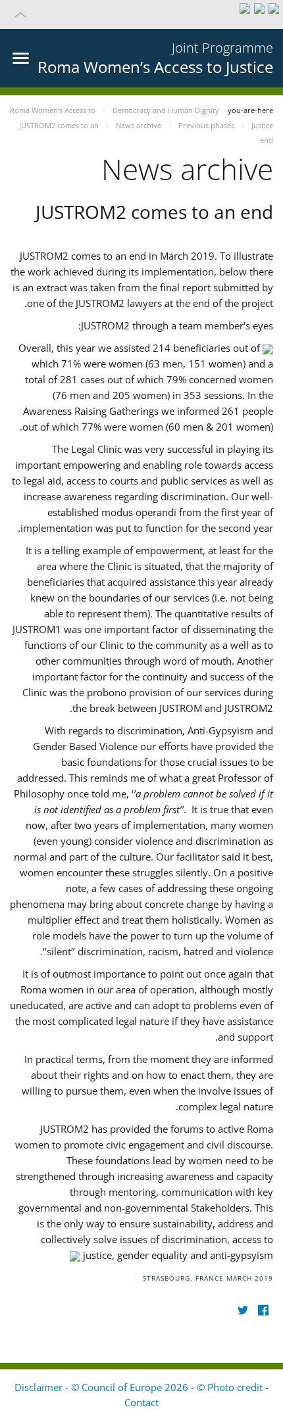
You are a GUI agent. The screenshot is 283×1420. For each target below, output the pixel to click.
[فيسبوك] (263, 1310)
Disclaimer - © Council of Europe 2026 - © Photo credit (139, 1387)
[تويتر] (242, 1310)
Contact (141, 1402)
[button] (141, 14)
